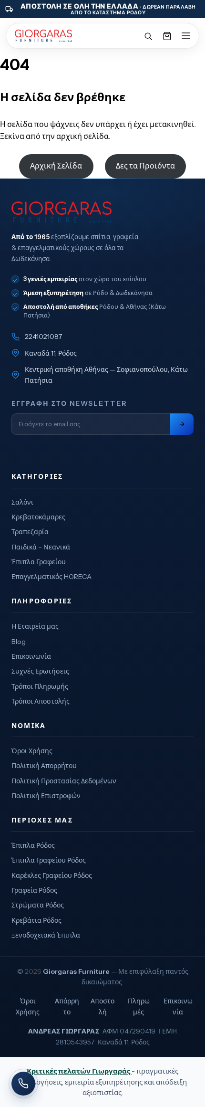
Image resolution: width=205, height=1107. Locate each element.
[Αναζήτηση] (148, 36)
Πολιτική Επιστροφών (46, 795)
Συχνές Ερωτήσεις (40, 671)
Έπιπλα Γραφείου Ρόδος (48, 860)
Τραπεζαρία (30, 531)
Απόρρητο (67, 1006)
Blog (18, 641)
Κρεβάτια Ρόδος (36, 920)
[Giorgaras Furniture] (43, 36)
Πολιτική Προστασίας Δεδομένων (63, 781)
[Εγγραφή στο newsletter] (182, 424)
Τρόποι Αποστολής (40, 701)
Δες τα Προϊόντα (145, 165)
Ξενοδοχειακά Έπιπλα (45, 935)
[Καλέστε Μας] (23, 1084)
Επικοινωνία (31, 656)
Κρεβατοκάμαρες (38, 517)
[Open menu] (186, 36)
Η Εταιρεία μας (35, 626)
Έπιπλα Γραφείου (38, 562)
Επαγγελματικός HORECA (51, 576)
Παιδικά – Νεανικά (40, 547)
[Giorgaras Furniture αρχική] (102, 212)
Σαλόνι (22, 502)
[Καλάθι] (167, 36)
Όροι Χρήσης (31, 751)
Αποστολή (102, 1006)
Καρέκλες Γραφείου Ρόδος (51, 875)
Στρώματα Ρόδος (37, 905)
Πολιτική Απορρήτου (44, 765)
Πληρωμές (139, 1006)
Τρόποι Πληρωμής (39, 686)
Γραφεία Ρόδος (34, 890)
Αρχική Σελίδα (56, 165)
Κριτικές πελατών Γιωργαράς (79, 1070)
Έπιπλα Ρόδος (33, 845)
